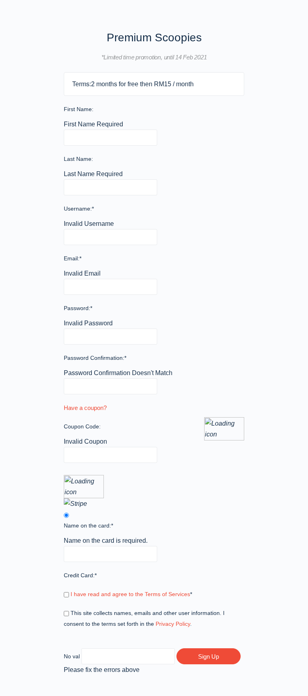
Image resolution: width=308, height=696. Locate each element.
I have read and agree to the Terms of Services (130, 594)
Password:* (78, 308)
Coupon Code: (82, 426)
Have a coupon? (85, 407)
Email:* (72, 258)
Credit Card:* (80, 575)
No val (72, 656)
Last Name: (78, 159)
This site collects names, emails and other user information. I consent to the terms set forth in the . (144, 618)
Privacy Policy (173, 624)
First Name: (78, 109)
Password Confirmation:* (95, 358)
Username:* (79, 208)
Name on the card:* (88, 525)
